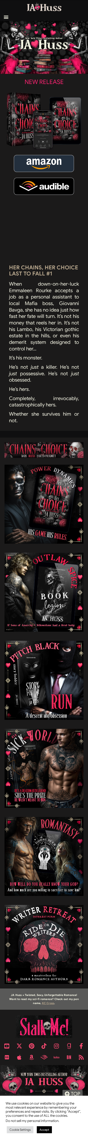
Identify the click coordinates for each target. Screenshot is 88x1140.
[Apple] (19, 1057)
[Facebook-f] (81, 1045)
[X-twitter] (19, 1045)
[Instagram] (56, 1045)
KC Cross (48, 1003)
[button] (6, 17)
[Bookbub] (6, 1057)
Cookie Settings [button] (20, 1130)
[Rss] (81, 1057)
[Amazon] (31, 1057)
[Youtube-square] (6, 1045)
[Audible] (44, 1057)
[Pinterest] (31, 1045)
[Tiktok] (44, 1045)
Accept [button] (44, 1130)
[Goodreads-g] (68, 1045)
